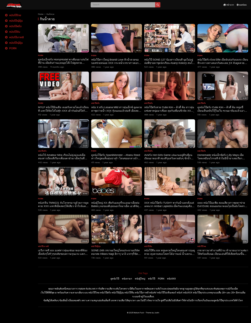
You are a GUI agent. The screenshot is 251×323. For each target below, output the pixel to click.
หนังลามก (127, 278)
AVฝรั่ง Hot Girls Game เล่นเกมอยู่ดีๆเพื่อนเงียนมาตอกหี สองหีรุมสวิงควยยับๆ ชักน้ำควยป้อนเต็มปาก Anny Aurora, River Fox (168, 158)
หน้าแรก (230, 4)
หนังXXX (171, 278)
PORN (12, 48)
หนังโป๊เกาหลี (16, 37)
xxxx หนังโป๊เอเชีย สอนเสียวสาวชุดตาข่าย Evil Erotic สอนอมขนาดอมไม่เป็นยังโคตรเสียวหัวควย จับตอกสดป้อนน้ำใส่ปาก (221, 206)
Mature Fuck (139, 313)
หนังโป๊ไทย (14, 15)
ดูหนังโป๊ (115, 278)
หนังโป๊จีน (14, 32)
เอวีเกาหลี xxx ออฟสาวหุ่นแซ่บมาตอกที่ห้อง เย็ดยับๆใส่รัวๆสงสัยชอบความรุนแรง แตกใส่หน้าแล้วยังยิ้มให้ (63, 254)
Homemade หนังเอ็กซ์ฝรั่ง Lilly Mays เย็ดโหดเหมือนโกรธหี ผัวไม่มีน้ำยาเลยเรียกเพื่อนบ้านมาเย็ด (220, 158)
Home (40, 14)
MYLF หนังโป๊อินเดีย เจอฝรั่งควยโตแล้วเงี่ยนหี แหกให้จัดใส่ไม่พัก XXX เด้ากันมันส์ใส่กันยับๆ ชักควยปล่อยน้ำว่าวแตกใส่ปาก (63, 111)
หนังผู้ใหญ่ (140, 278)
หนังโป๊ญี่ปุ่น (15, 21)
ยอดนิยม (243, 4)
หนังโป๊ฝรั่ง (15, 26)
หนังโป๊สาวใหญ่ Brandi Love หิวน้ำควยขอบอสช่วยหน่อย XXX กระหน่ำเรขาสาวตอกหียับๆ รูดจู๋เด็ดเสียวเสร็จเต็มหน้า (115, 63)
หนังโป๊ (151, 278)
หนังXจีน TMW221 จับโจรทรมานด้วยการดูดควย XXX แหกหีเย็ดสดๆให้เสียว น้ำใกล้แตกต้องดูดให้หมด (63, 206)
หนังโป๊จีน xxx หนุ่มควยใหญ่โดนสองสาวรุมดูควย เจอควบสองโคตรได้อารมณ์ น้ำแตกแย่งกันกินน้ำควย (169, 254)
